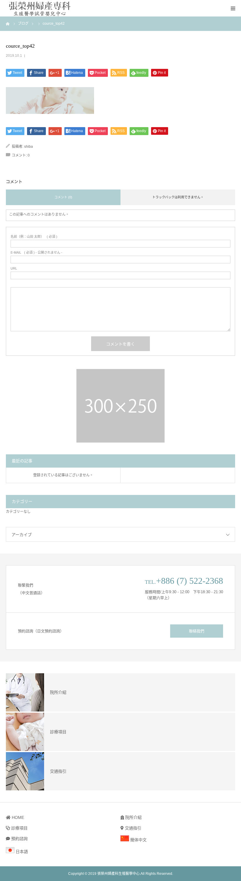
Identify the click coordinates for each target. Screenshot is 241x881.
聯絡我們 (196, 631)
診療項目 (19, 828)
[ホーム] (8, 23)
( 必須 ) (34, 236)
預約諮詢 (19, 838)
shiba (28, 146)
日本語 (21, 851)
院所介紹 (133, 817)
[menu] (233, 8)
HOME (17, 817)
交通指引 (132, 828)
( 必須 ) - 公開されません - (36, 252)
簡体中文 (138, 839)
